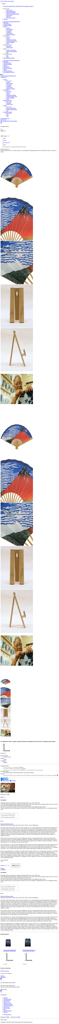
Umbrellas (8, 32)
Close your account (10, 17)
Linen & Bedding (10, 42)
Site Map (5, 997)
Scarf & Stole (9, 33)
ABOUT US (6, 1001)
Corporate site (8, 1014)
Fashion (5, 65)
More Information (7, 1010)
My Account (9, 10)
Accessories (9, 30)
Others (4, 69)
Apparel (8, 28)
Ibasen (4, 144)
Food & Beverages (7, 70)
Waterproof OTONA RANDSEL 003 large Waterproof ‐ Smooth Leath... (9, 950)
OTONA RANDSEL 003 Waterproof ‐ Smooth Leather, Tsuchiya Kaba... (29, 950)
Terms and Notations (8, 1005)
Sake (7, 56)
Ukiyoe (8, 38)
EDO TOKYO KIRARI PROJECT (11, 21)
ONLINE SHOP (7, 24)
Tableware (8, 46)
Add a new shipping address (12, 14)
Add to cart (16, 865)
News (4, 1009)
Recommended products (8, 58)
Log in (2, 1)
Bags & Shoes (9, 29)
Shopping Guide (7, 1003)
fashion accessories (10, 34)
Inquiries (5, 19)
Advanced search (7, 999)
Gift (7, 52)
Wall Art (8, 37)
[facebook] (1, 74)
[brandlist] (3, 869)
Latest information (7, 25)
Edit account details (10, 11)
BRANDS (5, 22)
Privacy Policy (6, 1008)
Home (4, 138)
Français (18, 1017)
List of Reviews (7, 1000)
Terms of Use (6, 1006)
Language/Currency (28, 6)
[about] (2, 868)
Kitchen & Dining (7, 68)
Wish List (8, 16)
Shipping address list (11, 12)
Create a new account (9, 1)
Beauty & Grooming (11, 50)
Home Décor (6, 67)
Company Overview (8, 1004)
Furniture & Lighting (11, 39)
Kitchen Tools (9, 47)
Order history (9, 15)
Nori (7, 55)
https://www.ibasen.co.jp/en (7, 823)
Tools (7, 43)
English (7, 1017)
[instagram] (3, 74)
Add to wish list (5, 780)
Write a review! (5, 971)
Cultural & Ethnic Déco (11, 41)
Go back (9, 81)
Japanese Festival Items (11, 51)
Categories (3, 77)
